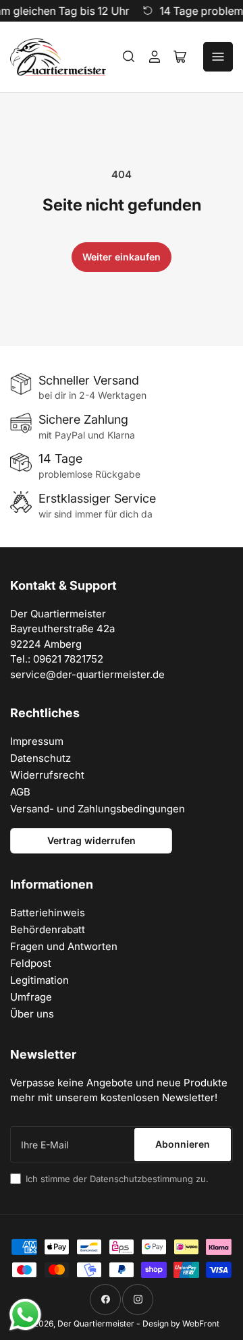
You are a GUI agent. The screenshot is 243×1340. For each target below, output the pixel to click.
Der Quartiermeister (95, 1323)
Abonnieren (182, 1144)
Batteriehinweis (47, 912)
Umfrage (31, 996)
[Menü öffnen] (218, 57)
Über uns (32, 1013)
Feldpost (30, 963)
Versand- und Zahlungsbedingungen (97, 808)
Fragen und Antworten (63, 946)
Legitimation (39, 980)
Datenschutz (40, 758)
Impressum (36, 741)
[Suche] (129, 57)
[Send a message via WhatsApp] (25, 1314)
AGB (20, 791)
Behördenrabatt (47, 929)
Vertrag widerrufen (91, 840)
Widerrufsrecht (47, 775)
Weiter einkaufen (121, 256)
